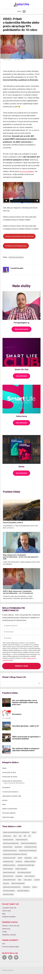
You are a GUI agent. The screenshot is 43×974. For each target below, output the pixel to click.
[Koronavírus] (6, 714)
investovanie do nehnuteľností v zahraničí (14, 854)
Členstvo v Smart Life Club (10, 926)
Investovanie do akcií (9, 772)
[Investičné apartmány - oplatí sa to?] (6, 726)
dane (15, 836)
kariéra (20, 858)
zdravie (34, 887)
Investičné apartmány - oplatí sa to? (25, 726)
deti (20, 836)
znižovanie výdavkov (23, 891)
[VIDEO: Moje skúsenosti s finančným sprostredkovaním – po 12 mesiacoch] (21, 578)
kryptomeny (28, 858)
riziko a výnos (28, 880)
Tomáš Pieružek (21, 60)
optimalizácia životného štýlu (26, 865)
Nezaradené (6, 787)
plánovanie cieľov (8, 876)
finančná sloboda (8, 840)
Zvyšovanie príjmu (8, 817)
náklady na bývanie (29, 861)
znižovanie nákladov (9, 891)
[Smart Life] (22, 4)
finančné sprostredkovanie (16, 257)
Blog (3, 914)
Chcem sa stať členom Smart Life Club (19, 236)
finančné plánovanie (21, 840)
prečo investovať (29, 876)
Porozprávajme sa (21, 322)
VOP (3, 944)
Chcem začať (6, 911)
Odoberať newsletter (9, 917)
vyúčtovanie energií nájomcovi (11, 887)
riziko (19, 880)
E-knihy (4, 932)
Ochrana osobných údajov (10, 947)
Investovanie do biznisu (9, 777)
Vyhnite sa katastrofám (9, 809)
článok (4, 768)
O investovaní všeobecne (10, 792)
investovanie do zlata (9, 858)
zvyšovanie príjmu (8, 894)
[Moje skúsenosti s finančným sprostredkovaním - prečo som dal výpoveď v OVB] (21, 542)
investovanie (18, 847)
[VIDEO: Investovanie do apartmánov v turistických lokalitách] (6, 737)
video (4, 804)
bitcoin (34, 832)
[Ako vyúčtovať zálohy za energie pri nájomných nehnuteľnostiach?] (6, 749)
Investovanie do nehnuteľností (12, 781)
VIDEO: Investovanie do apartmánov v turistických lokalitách (26, 738)
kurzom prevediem (27, 171)
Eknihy (21, 466)
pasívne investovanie (9, 872)
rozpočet (36, 880)
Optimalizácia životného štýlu (11, 796)
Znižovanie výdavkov (9, 813)
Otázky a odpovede (21, 869)
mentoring (19, 861)
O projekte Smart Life (9, 908)
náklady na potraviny (9, 865)
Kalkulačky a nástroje (9, 935)
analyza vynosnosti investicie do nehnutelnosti (16, 832)
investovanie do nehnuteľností (27, 850)
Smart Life (6, 883)
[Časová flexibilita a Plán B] (21, 510)
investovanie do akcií (30, 847)
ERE (25, 836)
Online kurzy (21, 416)
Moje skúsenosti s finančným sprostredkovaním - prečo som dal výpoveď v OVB (21, 557)
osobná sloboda (8, 869)
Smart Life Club (21, 369)
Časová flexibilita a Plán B (13, 523)
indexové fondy (7, 847)
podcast (4, 800)
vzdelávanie (26, 887)
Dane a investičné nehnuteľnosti (14, 783)
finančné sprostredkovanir (28, 843)
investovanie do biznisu (9, 850)
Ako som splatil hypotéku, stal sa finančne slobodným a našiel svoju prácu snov (25, 702)
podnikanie (19, 876)
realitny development (9, 880)
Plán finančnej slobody (24, 872)
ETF (29, 836)
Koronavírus (17, 714)
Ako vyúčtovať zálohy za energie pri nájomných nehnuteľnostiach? (25, 749)
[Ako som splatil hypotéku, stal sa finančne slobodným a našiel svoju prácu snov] (6, 702)
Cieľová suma (7, 836)
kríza (35, 858)
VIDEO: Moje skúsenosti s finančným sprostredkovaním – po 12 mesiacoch (18, 592)
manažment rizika (8, 861)
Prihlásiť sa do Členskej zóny (16, 246)
